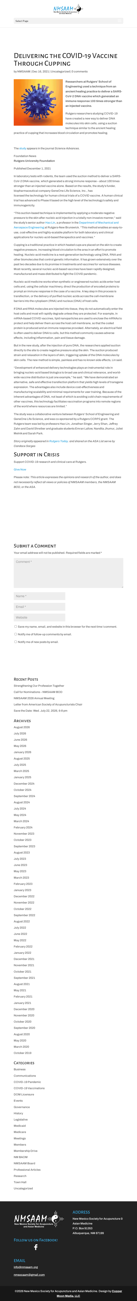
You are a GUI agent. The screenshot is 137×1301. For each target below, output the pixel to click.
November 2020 (24, 1015)
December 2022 (24, 896)
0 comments (80, 71)
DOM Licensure (24, 1094)
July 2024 (20, 808)
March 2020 (21, 1046)
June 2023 (20, 865)
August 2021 (22, 984)
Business (20, 1069)
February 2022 (23, 946)
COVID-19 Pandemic (27, 1081)
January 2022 (22, 952)
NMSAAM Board (24, 1163)
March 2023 (21, 877)
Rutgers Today (58, 441)
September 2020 (24, 1027)
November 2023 (24, 833)
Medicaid (20, 1125)
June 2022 (20, 933)
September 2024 (24, 796)
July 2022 (20, 927)
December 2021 (24, 958)
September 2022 (24, 915)
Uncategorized (60, 71)
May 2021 (20, 990)
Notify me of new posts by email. (38, 641)
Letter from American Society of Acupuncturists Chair (48, 704)
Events (18, 1100)
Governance (22, 1107)
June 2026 (20, 739)
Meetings (20, 1138)
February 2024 (23, 827)
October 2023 (22, 839)
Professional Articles (27, 1169)
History (18, 1113)
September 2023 (24, 846)
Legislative (21, 1119)
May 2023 (20, 871)
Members (20, 1144)
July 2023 (20, 858)
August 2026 (22, 727)
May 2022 (20, 940)
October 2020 (22, 1021)
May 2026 (20, 745)
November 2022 (24, 902)
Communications (25, 1075)
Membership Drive (25, 1150)
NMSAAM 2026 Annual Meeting (34, 698)
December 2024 (24, 783)
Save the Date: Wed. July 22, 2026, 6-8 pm (40, 710)
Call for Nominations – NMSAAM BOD (38, 691)
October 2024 (22, 789)
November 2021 (24, 965)
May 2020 (20, 1040)
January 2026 (22, 752)
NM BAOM (21, 1157)
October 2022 (22, 908)
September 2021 (24, 977)
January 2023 (22, 890)
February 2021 (23, 996)
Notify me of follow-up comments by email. (45, 634)
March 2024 (21, 821)
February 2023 (23, 883)
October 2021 (22, 971)
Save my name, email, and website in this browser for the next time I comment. (67, 626)
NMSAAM (23, 71)
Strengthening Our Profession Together (39, 685)
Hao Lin (50, 222)
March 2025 (21, 771)
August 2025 (22, 758)
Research (20, 1175)
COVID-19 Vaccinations (29, 1088)
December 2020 (24, 1009)
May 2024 (20, 814)
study (22, 148)
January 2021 (22, 1002)
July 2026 (20, 733)
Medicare (20, 1132)
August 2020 (22, 1034)
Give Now (20, 469)
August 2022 (22, 921)
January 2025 (22, 777)
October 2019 (22, 1052)
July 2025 (20, 764)
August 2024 (22, 802)
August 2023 (22, 852)
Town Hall (20, 1182)
